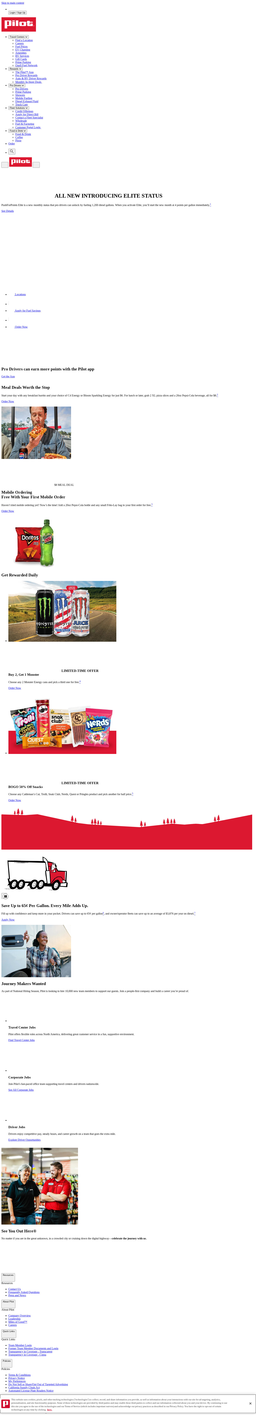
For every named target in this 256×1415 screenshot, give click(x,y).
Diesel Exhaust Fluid (26, 101)
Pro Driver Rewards (26, 75)
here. (49, 1409)
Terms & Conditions (19, 1374)
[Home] (20, 165)
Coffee (19, 137)
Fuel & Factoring (24, 123)
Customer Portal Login (28, 127)
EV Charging (22, 49)
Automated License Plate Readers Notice (30, 1390)
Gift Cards (21, 59)
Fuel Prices (21, 46)
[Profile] (36, 165)
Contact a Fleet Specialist (29, 117)
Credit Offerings (24, 111)
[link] (131, 145)
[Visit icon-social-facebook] (4, 1256)
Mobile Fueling (23, 98)
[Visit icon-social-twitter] (4, 1246)
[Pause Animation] (4, 896)
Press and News (17, 1295)
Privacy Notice (16, 1378)
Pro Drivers (21, 88)
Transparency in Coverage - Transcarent (30, 1351)
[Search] (11, 151)
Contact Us (14, 1289)
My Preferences (17, 1381)
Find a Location (24, 40)
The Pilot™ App (24, 72)
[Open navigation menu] (4, 165)
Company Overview (19, 1315)
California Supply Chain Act (24, 1387)
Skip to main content (12, 2)
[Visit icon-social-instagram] (4, 1251)
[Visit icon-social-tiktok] (4, 1266)
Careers (19, 43)
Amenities (20, 52)
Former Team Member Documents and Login (33, 1348)
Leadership (14, 1318)
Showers (20, 95)
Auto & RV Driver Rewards (30, 78)
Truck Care (21, 104)
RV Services (22, 55)
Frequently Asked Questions (24, 1292)
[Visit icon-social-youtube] (4, 1261)
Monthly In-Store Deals (28, 81)
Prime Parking (23, 62)
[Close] (250, 1403)
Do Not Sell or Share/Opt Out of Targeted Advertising (38, 1384)
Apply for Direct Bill (26, 114)
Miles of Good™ (17, 1321)
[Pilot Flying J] (18, 30)
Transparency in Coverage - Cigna (27, 1354)
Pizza (18, 140)
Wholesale (21, 120)
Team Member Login (20, 1345)
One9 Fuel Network (26, 65)
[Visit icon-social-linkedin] (4, 1271)
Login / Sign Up (17, 12)
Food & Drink (23, 134)
